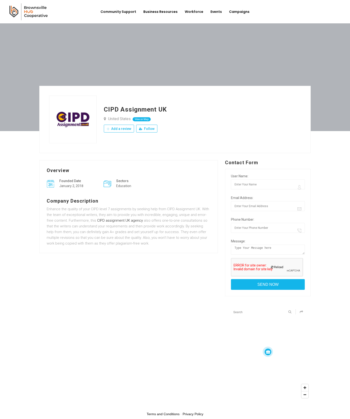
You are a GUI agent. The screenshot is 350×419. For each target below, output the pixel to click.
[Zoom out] (304, 394)
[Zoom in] (304, 387)
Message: (238, 241)
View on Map (142, 119)
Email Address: (242, 198)
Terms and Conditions (163, 414)
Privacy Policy (193, 414)
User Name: (239, 176)
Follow (149, 129)
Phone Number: (242, 219)
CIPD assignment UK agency (120, 220)
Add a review (120, 129)
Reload (278, 267)
